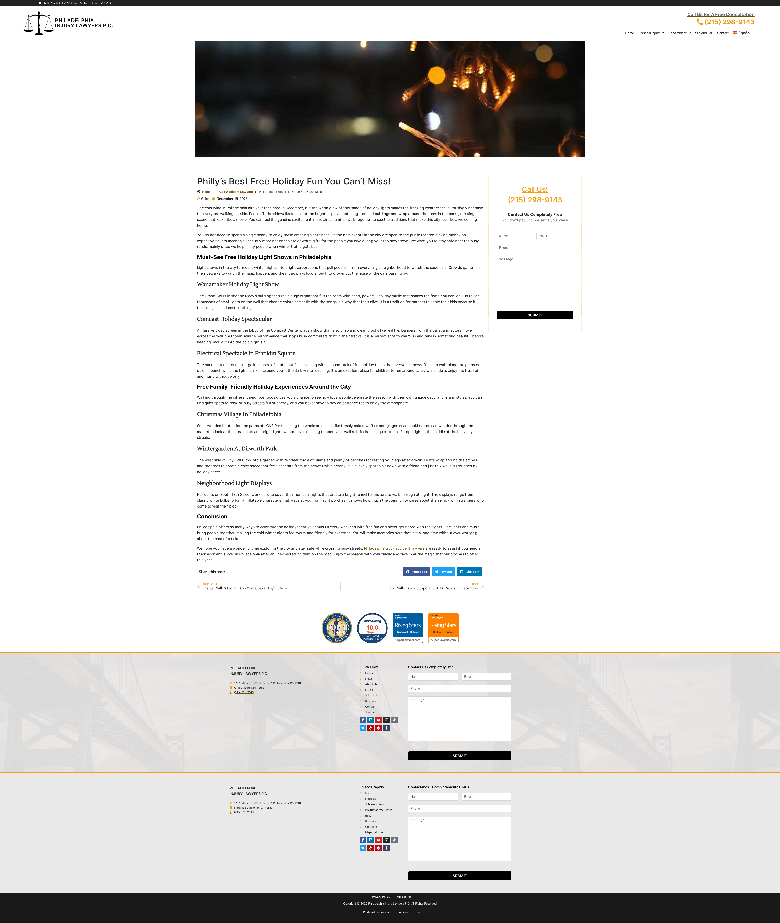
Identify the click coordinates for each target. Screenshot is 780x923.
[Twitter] (363, 728)
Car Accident (677, 33)
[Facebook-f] (363, 720)
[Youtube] (378, 720)
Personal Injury (649, 33)
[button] (416, 571)
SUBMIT (535, 315)
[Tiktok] (394, 720)
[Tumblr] (386, 728)
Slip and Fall (704, 33)
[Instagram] (386, 720)
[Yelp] (370, 728)
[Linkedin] (370, 720)
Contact (723, 33)
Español (744, 33)
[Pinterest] (378, 728)
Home (629, 33)
